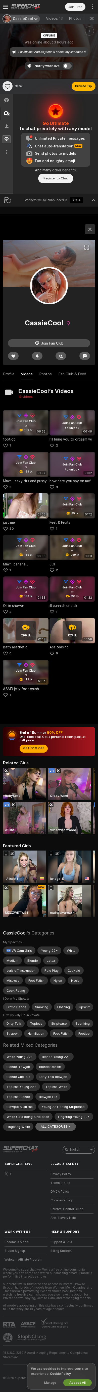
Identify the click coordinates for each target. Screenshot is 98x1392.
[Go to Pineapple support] (8, 1337)
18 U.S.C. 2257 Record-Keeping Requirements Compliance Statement (45, 1355)
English (75, 1149)
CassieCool (15, 932)
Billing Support (61, 1251)
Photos (79, 18)
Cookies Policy (62, 1200)
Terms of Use (60, 1183)
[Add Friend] (61, 356)
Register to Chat (55, 178)
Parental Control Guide (67, 1209)
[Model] (90, 229)
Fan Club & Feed (72, 374)
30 (11, 528)
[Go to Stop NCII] (32, 1338)
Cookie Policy (60, 1374)
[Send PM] (84, 356)
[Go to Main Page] (30, 6)
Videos (54, 18)
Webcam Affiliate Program (23, 1259)
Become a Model (17, 1242)
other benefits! (64, 170)
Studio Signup (15, 1251)
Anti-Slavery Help (63, 1218)
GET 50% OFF (33, 748)
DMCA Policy (60, 1191)
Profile (8, 374)
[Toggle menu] (5, 6)
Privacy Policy (61, 1174)
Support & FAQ (61, 1242)
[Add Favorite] (8, 86)
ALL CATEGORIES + (56, 1126)
